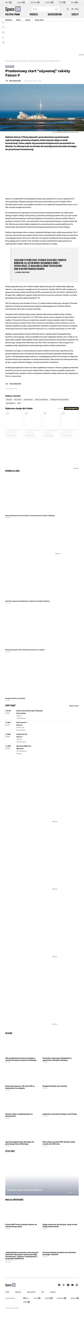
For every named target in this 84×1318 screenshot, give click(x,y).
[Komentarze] (3, 27)
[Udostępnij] (3, 42)
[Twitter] (63, 1285)
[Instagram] (77, 1285)
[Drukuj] (3, 32)
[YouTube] (72, 1285)
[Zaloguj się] (67, 9)
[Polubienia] (3, 22)
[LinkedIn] (68, 1285)
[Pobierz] (3, 37)
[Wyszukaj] (56, 9)
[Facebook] (59, 1285)
